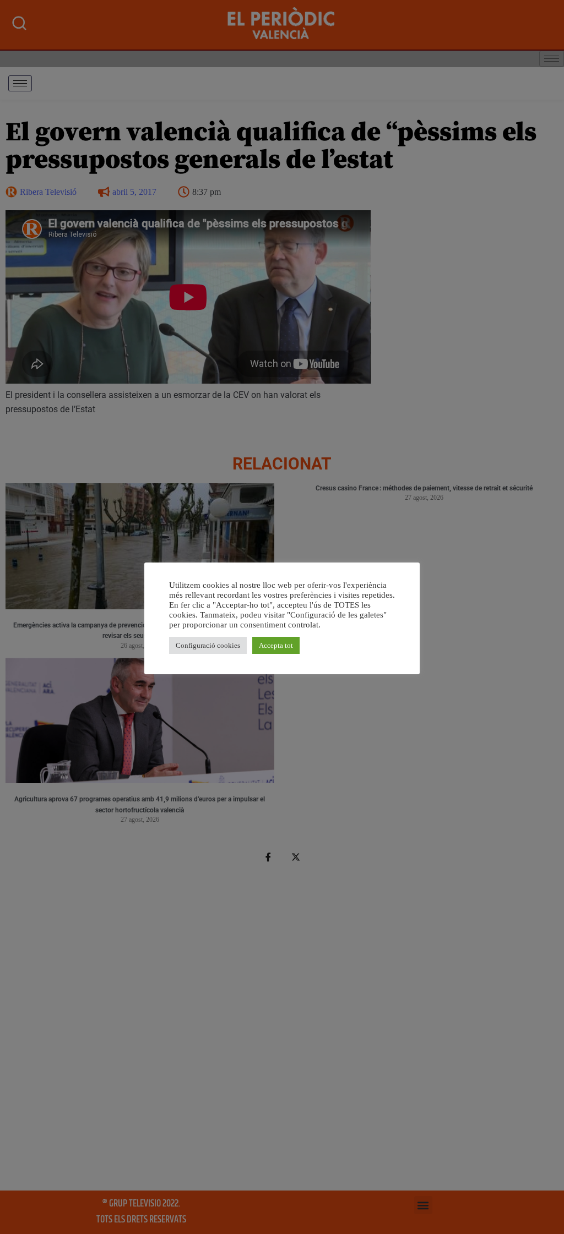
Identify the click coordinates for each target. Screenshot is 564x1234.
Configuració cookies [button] (208, 645)
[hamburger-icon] (20, 83)
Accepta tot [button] (276, 645)
